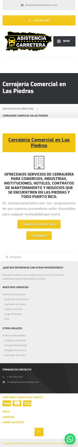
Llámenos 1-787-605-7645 (39, 224)
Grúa (6, 319)
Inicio (6, 411)
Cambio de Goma (13, 309)
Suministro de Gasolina (16, 299)
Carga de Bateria (13, 314)
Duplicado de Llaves (15, 304)
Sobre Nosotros (13, 422)
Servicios (9, 417)
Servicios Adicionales (14, 335)
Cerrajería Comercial (14, 340)
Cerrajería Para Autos (15, 350)
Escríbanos (39, 235)
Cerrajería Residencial (15, 345)
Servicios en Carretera (14, 294)
